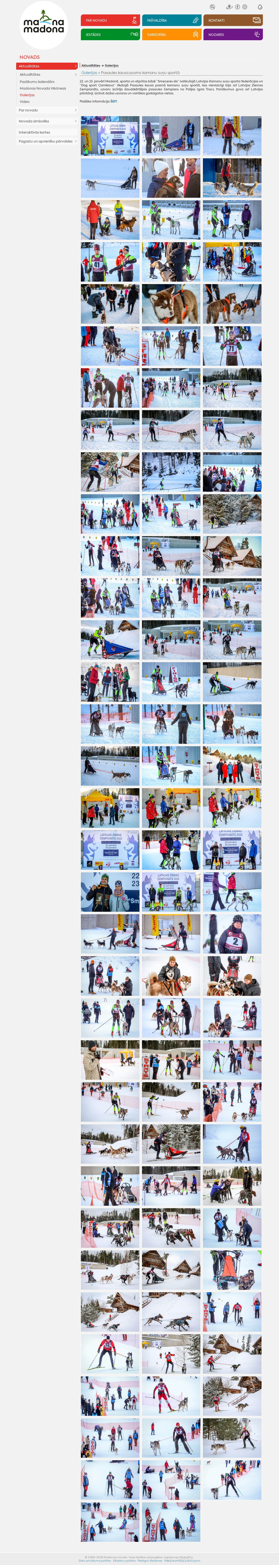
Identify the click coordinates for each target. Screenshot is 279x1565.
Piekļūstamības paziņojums (182, 1560)
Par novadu (28, 110)
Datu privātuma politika (95, 1560)
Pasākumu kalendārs (37, 82)
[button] (260, 7)
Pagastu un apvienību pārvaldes (46, 141)
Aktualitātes (29, 66)
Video (25, 101)
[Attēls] (110, 136)
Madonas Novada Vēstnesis (43, 88)
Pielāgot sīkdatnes (150, 1560)
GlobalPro (186, 1557)
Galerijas (27, 95)
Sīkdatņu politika (124, 1560)
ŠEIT (113, 101)
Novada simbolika (34, 121)
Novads (30, 57)
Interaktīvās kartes (34, 132)
